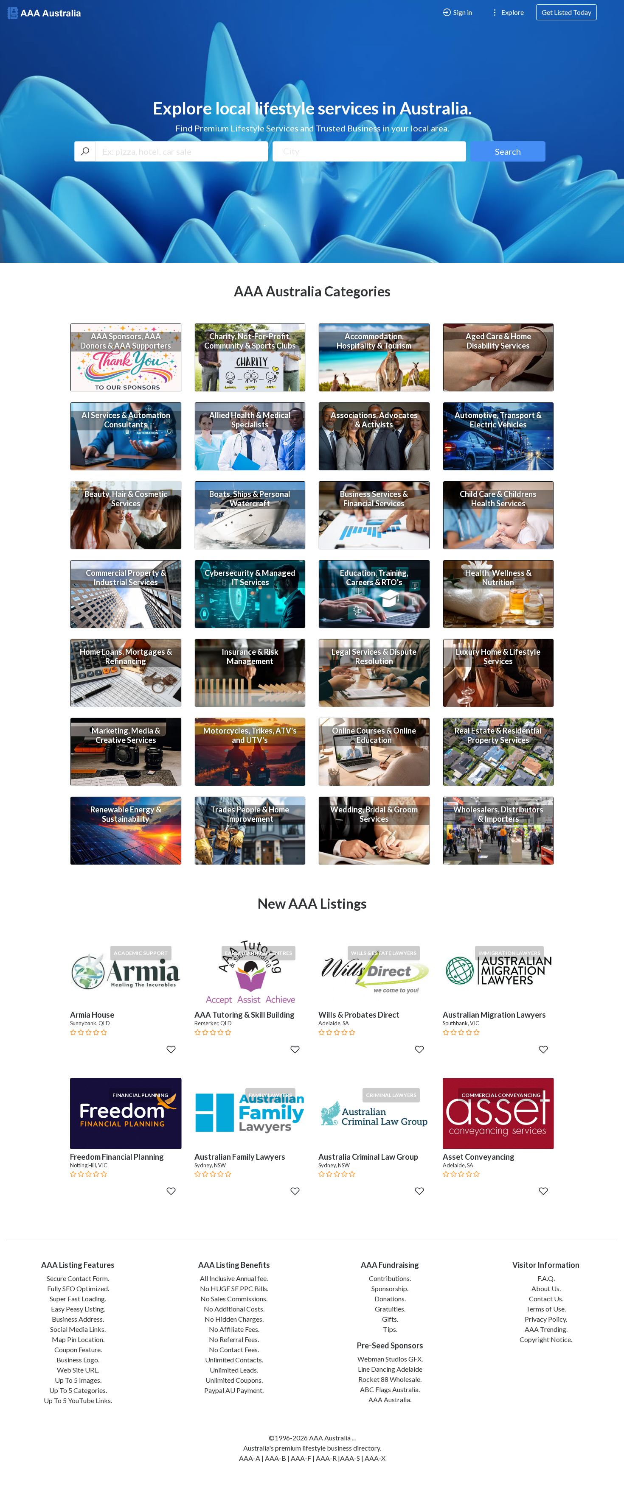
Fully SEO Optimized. (78, 1288)
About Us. (546, 1288)
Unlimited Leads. (234, 1370)
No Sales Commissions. (233, 1299)
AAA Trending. (546, 1329)
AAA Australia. (389, 1399)
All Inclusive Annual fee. (234, 1278)
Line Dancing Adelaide (390, 1369)
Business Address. (78, 1319)
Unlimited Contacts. (234, 1360)
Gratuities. (390, 1309)
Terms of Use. (546, 1309)
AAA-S (350, 1458)
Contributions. (390, 1278)
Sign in (462, 12)
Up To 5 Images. (78, 1380)
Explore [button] (512, 12)
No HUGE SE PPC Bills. (234, 1288)
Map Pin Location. (78, 1339)
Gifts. (390, 1319)
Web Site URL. (78, 1370)
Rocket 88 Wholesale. (390, 1379)
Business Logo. (77, 1360)
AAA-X (375, 1458)
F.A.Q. (546, 1278)
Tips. (390, 1329)
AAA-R (326, 1458)
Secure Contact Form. (78, 1278)
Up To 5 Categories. (78, 1390)
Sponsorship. (389, 1288)
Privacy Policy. (546, 1319)
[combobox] (370, 151)
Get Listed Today (566, 12)
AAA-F (301, 1458)
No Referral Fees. (234, 1339)
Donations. (390, 1299)
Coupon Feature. (78, 1349)
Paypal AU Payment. (234, 1390)
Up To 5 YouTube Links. (78, 1400)
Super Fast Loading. (78, 1299)
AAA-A (249, 1458)
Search (508, 151)
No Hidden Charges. (234, 1319)
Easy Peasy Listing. (78, 1309)
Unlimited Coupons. (234, 1380)
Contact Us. (546, 1299)
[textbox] (369, 151)
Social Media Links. (78, 1329)
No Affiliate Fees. (234, 1329)
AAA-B (275, 1458)
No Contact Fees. (234, 1349)
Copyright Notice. (546, 1339)
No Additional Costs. (234, 1309)
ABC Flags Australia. (390, 1389)
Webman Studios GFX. (390, 1359)
